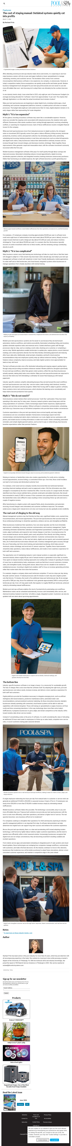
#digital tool (8, 970)
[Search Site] (4, 3)
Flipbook (20, 1104)
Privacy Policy (47, 1115)
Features (7, 10)
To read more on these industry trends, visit (18, 933)
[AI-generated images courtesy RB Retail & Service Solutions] (36, 46)
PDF (27, 1104)
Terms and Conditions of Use (36, 1116)
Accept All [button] (54, 1140)
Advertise (24, 1115)
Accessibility (47, 1118)
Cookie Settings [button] (42, 1140)
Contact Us (24, 1118)
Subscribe (24, 1122)
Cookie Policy (36, 1122)
